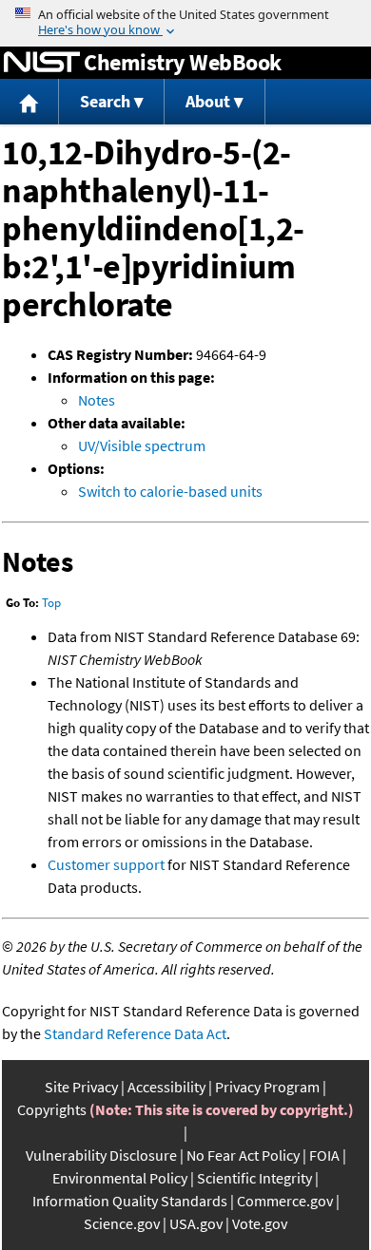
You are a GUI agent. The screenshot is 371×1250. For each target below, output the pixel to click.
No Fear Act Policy (243, 1155)
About (208, 101)
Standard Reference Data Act (135, 1033)
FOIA (324, 1155)
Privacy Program (267, 1086)
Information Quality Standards (129, 1200)
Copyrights (52, 1109)
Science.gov (122, 1223)
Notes (96, 399)
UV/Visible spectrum (141, 445)
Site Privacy (81, 1086)
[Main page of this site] (29, 102)
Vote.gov (259, 1223)
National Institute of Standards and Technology (42, 62)
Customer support (106, 864)
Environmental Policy (119, 1177)
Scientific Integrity (254, 1177)
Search (105, 101)
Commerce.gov (285, 1200)
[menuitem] (29, 102)
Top (51, 603)
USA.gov (196, 1223)
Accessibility (166, 1086)
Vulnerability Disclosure (101, 1155)
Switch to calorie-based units (170, 491)
